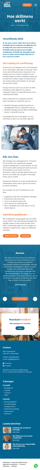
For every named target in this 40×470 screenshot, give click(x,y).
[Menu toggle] (36, 5)
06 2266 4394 (14, 357)
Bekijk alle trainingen (11, 236)
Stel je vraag (25, 236)
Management (8, 388)
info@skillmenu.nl (13, 359)
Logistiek (7, 390)
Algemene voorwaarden (10, 464)
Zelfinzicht (7, 414)
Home (12, 25)
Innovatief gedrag (10, 404)
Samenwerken (9, 411)
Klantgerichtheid (9, 406)
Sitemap (14, 466)
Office (6, 395)
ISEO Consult (23, 370)
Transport (7, 393)
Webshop (27, 5)
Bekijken (20, 328)
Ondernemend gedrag (11, 409)
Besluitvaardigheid (10, 402)
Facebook (8, 363)
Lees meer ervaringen (20, 299)
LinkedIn (8, 366)
